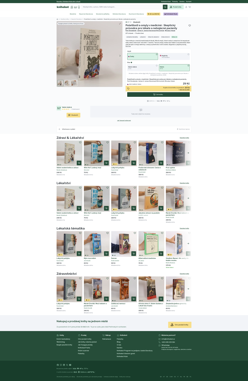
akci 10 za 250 (184, 89)
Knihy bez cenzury (124, 376)
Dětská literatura (119, 14)
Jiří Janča (141, 260)
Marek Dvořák (170, 217)
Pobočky (81, 353)
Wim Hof (86, 170)
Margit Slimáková (62, 170)
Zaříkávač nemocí (118, 304)
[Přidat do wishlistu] (189, 25)
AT (164, 376)
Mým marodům (90, 258)
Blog (118, 342)
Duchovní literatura (136, 14)
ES (175, 376)
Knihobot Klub (122, 356)
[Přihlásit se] (186, 7)
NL (181, 376)
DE (167, 376)
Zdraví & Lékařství (70, 138)
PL (190, 376)
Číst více (128, 46)
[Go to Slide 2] (67, 83)
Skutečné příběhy (103, 14)
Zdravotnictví (67, 273)
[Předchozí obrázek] (59, 56)
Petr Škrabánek (131, 30)
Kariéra (119, 348)
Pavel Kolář (114, 170)
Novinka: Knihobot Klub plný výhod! (69, 1)
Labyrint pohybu (117, 168)
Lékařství (64, 183)
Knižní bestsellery (63, 339)
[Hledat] (165, 7)
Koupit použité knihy (64, 345)
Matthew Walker (171, 170)
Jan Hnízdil (87, 260)
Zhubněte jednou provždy (176, 304)
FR (184, 376)
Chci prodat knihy (85, 339)
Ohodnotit (136, 22)
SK (161, 376)
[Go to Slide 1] (60, 83)
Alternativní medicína (147, 258)
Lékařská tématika (71, 228)
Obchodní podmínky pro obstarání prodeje (89, 376)
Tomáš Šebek (143, 308)
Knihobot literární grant (126, 353)
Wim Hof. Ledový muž (92, 168)
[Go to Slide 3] (74, 83)
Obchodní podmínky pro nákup (66, 376)
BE (187, 376)
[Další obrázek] (120, 56)
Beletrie (73, 14)
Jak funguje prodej (85, 345)
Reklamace (106, 339)
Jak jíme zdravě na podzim (149, 213)
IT (178, 376)
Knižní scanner (83, 351)
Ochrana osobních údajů (111, 376)
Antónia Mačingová (171, 306)
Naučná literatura (86, 14)
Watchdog (61, 342)
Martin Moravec (170, 262)
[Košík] (189, 7)
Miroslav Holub (170, 30)
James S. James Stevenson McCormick (150, 30)
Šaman (114, 258)
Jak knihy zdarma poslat (87, 342)
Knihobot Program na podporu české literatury (135, 351)
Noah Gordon (115, 260)
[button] (89, 54)
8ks (144, 73)
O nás (119, 345)
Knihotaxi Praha (84, 348)
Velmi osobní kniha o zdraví (67, 168)
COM (171, 376)
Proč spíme (170, 168)
